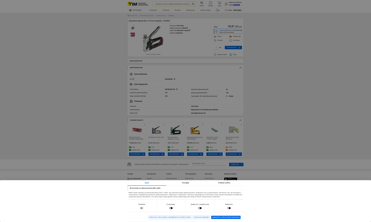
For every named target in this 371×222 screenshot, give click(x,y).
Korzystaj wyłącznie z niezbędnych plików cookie (169, 217)
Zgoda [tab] (147, 183)
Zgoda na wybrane (201, 217)
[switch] (171, 208)
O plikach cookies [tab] (224, 183)
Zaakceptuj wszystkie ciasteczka (226, 217)
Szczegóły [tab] (185, 183)
